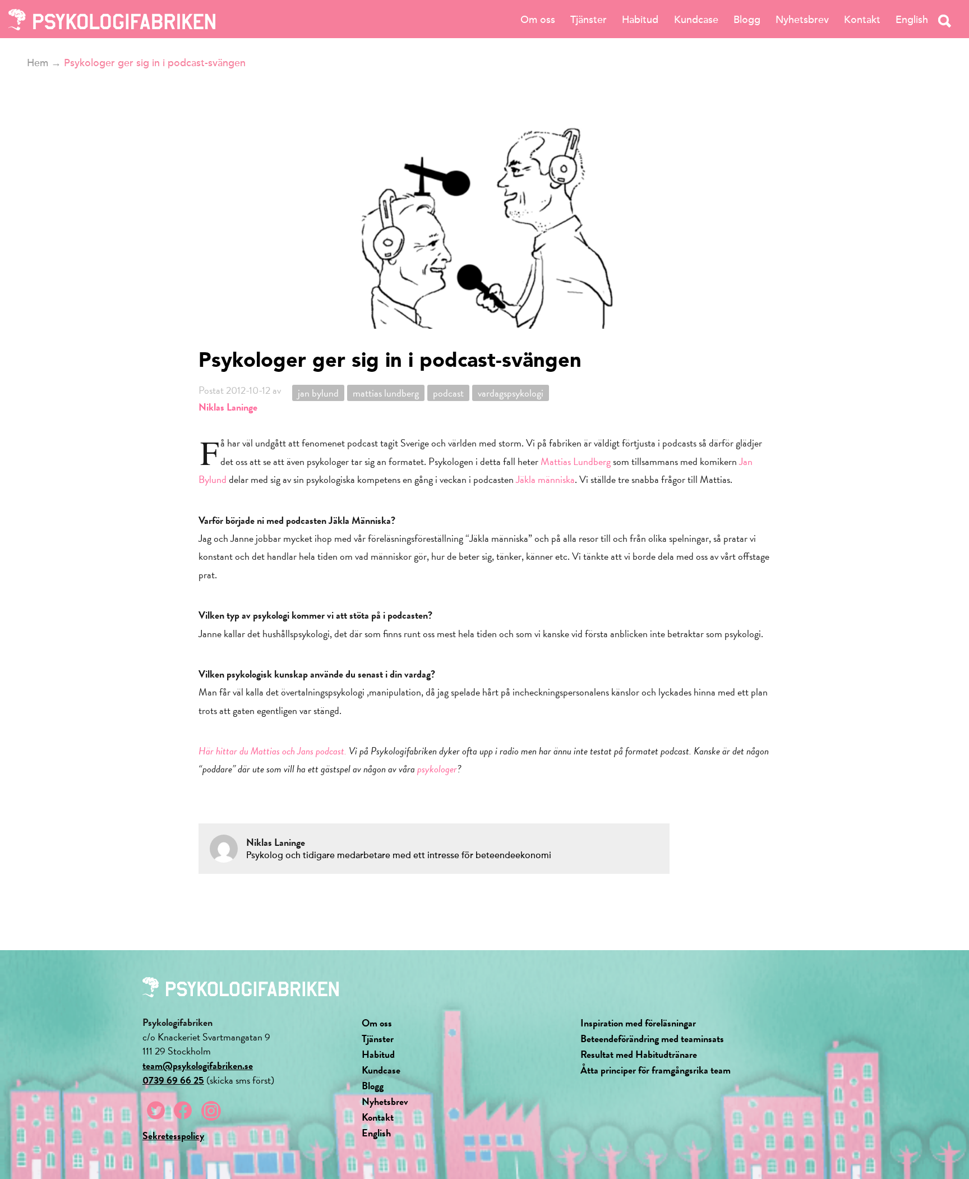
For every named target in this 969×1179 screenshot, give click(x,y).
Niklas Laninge (228, 407)
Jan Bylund (318, 392)
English (912, 19)
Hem (37, 63)
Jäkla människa (545, 479)
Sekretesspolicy (173, 1135)
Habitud (640, 19)
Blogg (746, 19)
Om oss (537, 19)
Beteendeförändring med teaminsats (652, 1038)
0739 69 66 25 (173, 1080)
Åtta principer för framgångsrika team (655, 1069)
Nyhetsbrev (802, 19)
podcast (448, 392)
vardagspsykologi (510, 392)
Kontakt (862, 19)
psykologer (437, 768)
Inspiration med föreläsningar (638, 1022)
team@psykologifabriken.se (197, 1065)
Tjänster (588, 19)
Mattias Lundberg (576, 461)
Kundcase (696, 19)
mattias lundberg (386, 392)
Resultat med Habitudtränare (638, 1054)
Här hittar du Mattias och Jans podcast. (273, 750)
